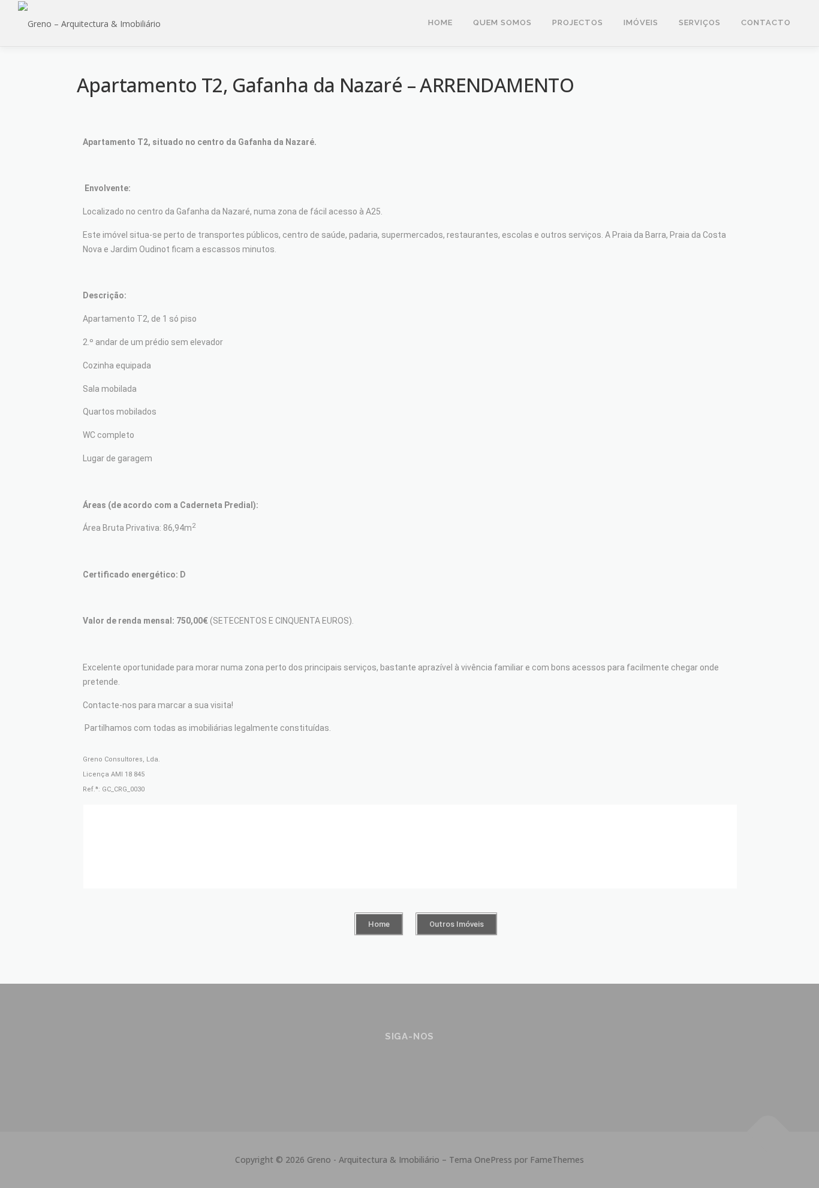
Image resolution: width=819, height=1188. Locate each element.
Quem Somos (502, 22)
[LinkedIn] (410, 1068)
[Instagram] (380, 1068)
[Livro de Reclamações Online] (468, 1068)
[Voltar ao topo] (768, 1132)
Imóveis (641, 22)
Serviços (700, 22)
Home (440, 22)
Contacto (766, 22)
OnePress (493, 1159)
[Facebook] (351, 1068)
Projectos (577, 22)
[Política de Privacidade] (439, 1068)
